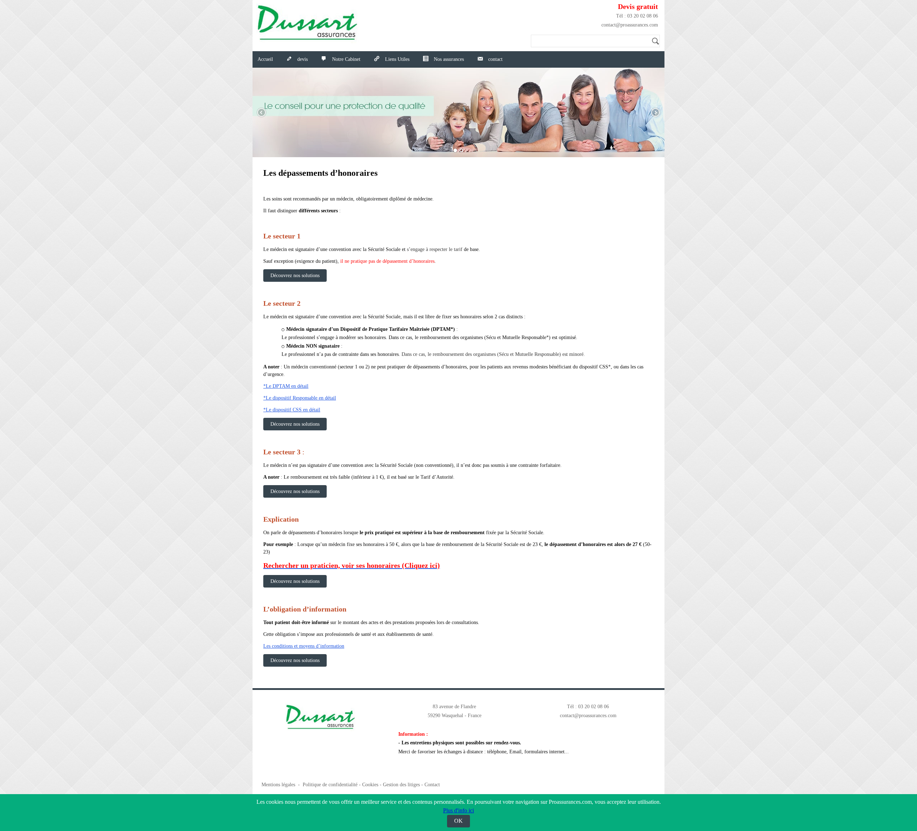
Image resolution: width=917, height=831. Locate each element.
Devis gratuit (638, 6)
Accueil (265, 59)
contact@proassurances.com (629, 25)
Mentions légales (278, 784)
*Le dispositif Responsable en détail (299, 398)
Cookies (370, 784)
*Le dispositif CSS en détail (291, 409)
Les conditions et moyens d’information (303, 646)
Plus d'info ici (458, 810)
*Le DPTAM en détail (285, 386)
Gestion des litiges (401, 784)
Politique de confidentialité (330, 784)
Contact (432, 784)
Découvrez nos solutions (295, 275)
